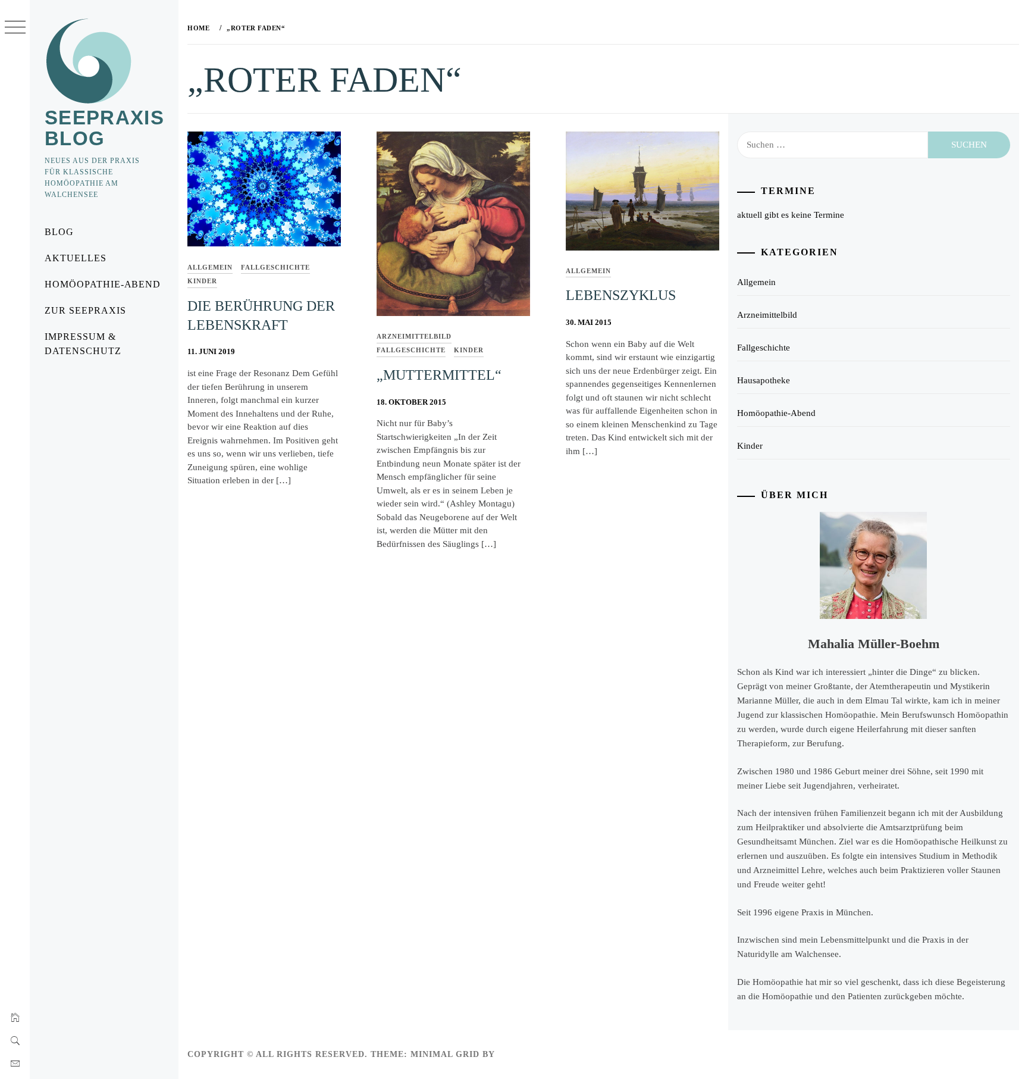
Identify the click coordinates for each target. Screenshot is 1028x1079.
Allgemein (210, 267)
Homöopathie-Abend (103, 284)
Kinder (202, 280)
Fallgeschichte (275, 267)
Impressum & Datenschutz (83, 343)
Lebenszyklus (621, 295)
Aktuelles (75, 258)
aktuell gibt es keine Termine (790, 215)
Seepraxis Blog (104, 128)
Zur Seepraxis (85, 310)
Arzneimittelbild (414, 336)
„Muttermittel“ (439, 375)
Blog (59, 232)
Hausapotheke (763, 380)
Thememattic (532, 1054)
